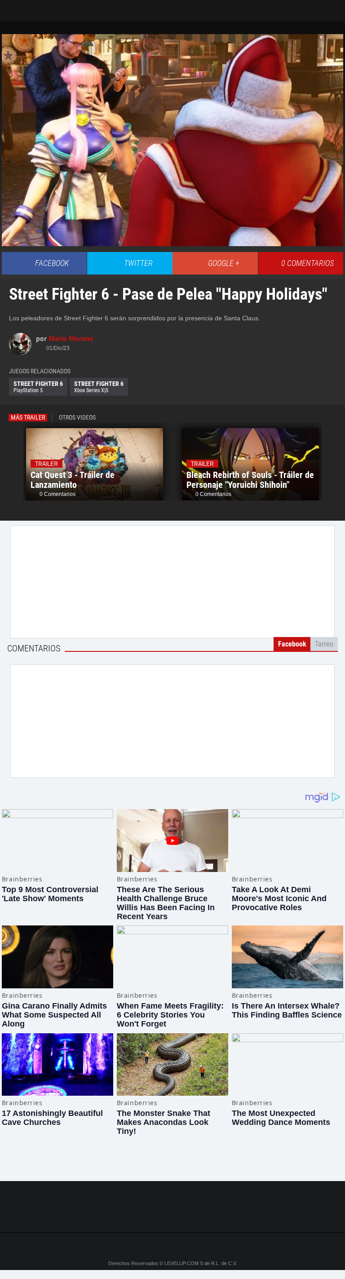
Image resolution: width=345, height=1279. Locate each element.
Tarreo (13, 6)
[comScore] (172, 1216)
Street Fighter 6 (38, 387)
